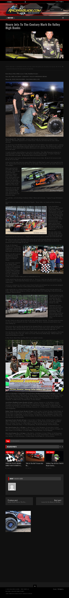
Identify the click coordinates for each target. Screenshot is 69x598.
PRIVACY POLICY (18, 593)
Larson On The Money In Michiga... (51, 502)
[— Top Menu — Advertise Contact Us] (34, 2)
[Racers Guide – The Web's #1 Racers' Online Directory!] (24, 9)
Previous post (13, 500)
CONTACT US (25, 593)
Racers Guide (18, 479)
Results (47, 66)
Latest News (29, 66)
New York (44, 66)
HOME (7, 593)
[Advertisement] (20, 544)
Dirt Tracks (25, 66)
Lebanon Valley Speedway (36, 66)
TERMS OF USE (12, 593)
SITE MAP (30, 593)
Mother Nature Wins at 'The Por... (17, 502)
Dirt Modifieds (19, 66)
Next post (57, 500)
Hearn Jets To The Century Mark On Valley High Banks (33, 26)
